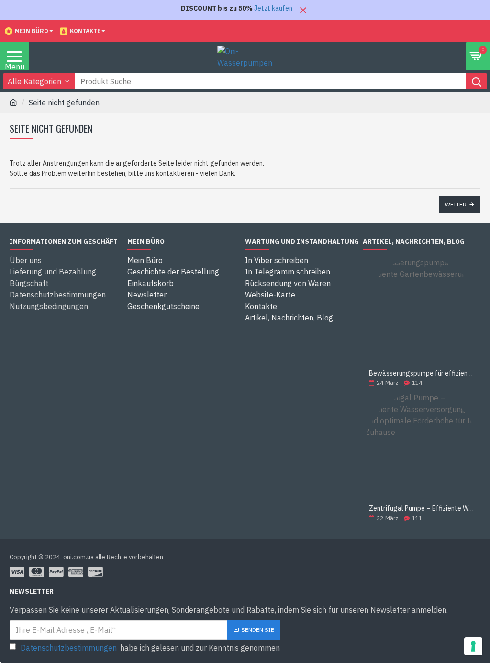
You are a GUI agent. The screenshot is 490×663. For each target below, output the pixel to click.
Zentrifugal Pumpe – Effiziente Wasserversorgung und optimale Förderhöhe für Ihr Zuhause (421, 508)
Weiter (456, 204)
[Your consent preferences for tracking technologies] (473, 646)
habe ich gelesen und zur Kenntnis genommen (150, 647)
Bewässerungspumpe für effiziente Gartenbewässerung (421, 373)
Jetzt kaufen (273, 8)
